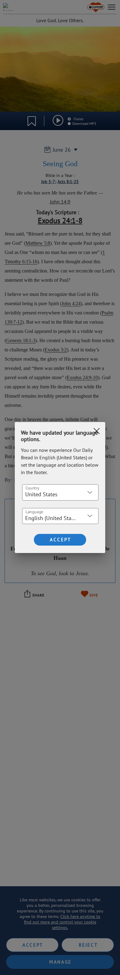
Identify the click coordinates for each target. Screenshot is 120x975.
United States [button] (41, 494)
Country (32, 487)
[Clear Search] (96, 431)
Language (34, 511)
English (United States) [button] (52, 518)
